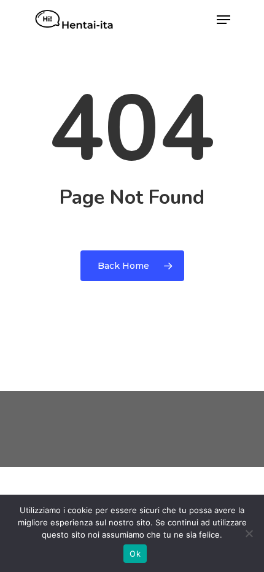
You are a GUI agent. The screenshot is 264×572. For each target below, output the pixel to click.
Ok (135, 553)
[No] (249, 533)
